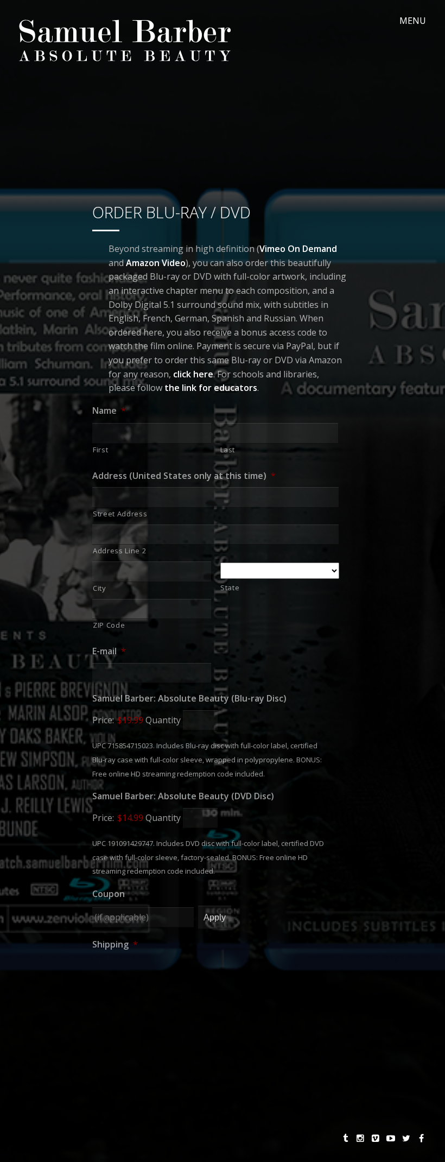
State (229, 587)
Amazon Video (156, 263)
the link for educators (210, 388)
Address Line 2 (119, 550)
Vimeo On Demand (298, 249)
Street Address (120, 514)
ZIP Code (109, 625)
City (99, 588)
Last (228, 449)
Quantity (163, 720)
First (100, 449)
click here (193, 374)
